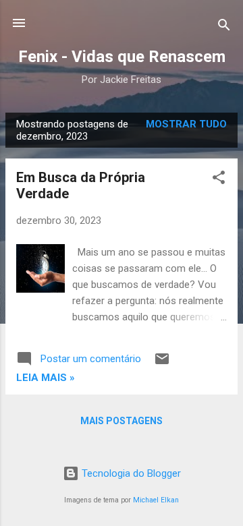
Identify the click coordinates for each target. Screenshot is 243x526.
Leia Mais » (45, 378)
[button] (219, 179)
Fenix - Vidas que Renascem (121, 56)
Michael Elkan (156, 500)
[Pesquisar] (224, 27)
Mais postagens (121, 420)
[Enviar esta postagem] (162, 363)
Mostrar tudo (186, 124)
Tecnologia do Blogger (130, 473)
